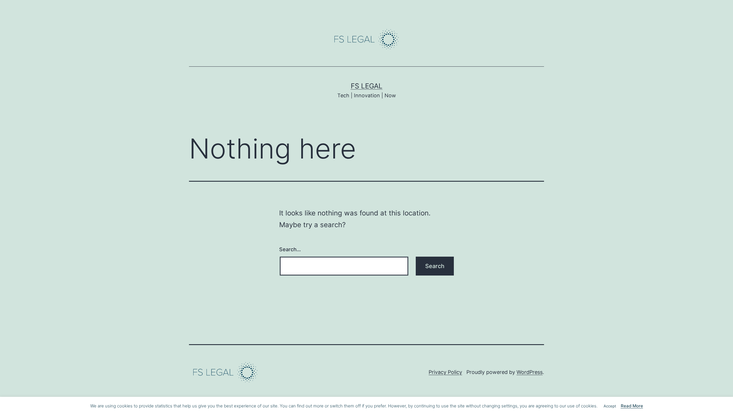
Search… (290, 249)
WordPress (530, 372)
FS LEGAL (367, 86)
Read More (632, 406)
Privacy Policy (445, 372)
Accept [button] (610, 406)
